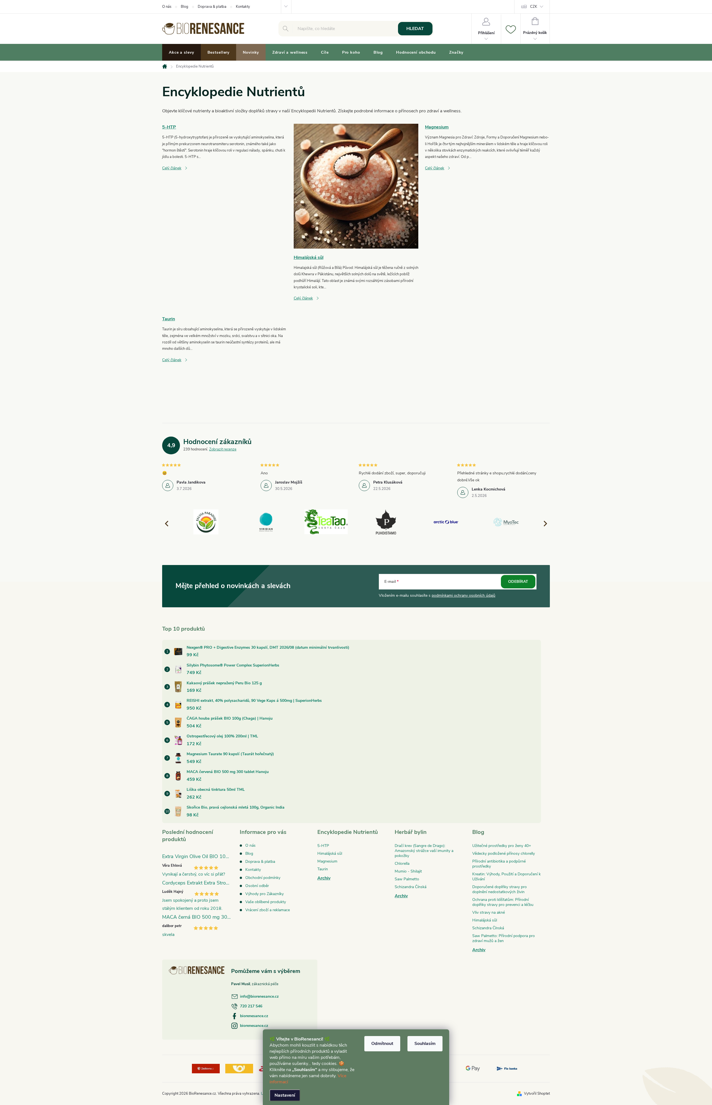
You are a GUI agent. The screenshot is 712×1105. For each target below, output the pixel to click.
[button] (543, 523)
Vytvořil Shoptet (537, 1093)
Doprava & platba (212, 6)
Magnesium (437, 127)
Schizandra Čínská (410, 887)
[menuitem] (181, 52)
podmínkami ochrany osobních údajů (463, 595)
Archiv (323, 878)
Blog (184, 6)
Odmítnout (382, 1043)
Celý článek (171, 168)
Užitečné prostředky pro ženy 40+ (501, 845)
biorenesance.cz (254, 1016)
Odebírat (518, 581)
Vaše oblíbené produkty (265, 902)
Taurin (168, 319)
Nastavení (285, 1095)
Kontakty (243, 6)
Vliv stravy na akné (488, 912)
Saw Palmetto (407, 879)
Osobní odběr (257, 885)
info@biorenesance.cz (259, 996)
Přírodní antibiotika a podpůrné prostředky (499, 864)
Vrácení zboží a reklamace (267, 910)
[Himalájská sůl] (356, 186)
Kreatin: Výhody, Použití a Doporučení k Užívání (506, 876)
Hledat (415, 29)
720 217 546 (251, 1006)
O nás (166, 6)
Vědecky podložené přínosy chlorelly (503, 853)
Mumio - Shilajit (408, 871)
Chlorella (402, 863)
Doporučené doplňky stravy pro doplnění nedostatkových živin (499, 889)
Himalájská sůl (308, 257)
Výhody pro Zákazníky (264, 893)
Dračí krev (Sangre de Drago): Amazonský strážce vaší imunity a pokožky (424, 850)
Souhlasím (425, 1043)
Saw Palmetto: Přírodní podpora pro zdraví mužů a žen (503, 938)
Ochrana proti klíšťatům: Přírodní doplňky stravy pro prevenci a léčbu (502, 902)
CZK (533, 6)
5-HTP (169, 127)
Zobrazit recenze (222, 449)
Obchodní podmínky (262, 877)
